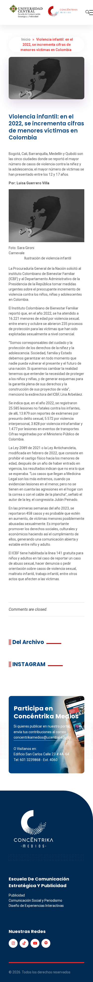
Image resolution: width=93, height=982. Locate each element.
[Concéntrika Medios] (44, 11)
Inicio (26, 39)
